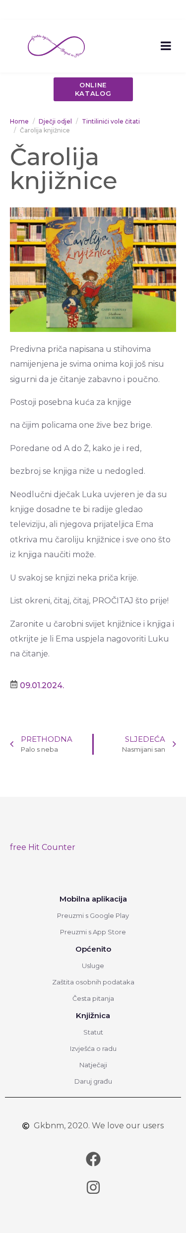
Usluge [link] (93, 966)
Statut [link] (93, 1032)
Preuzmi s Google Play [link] (93, 915)
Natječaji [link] (93, 1065)
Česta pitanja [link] (93, 998)
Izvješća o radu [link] (93, 1048)
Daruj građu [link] (93, 1081)
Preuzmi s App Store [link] (93, 932)
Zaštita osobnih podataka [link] (93, 982)
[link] (56, 45)
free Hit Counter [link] (42, 847)
